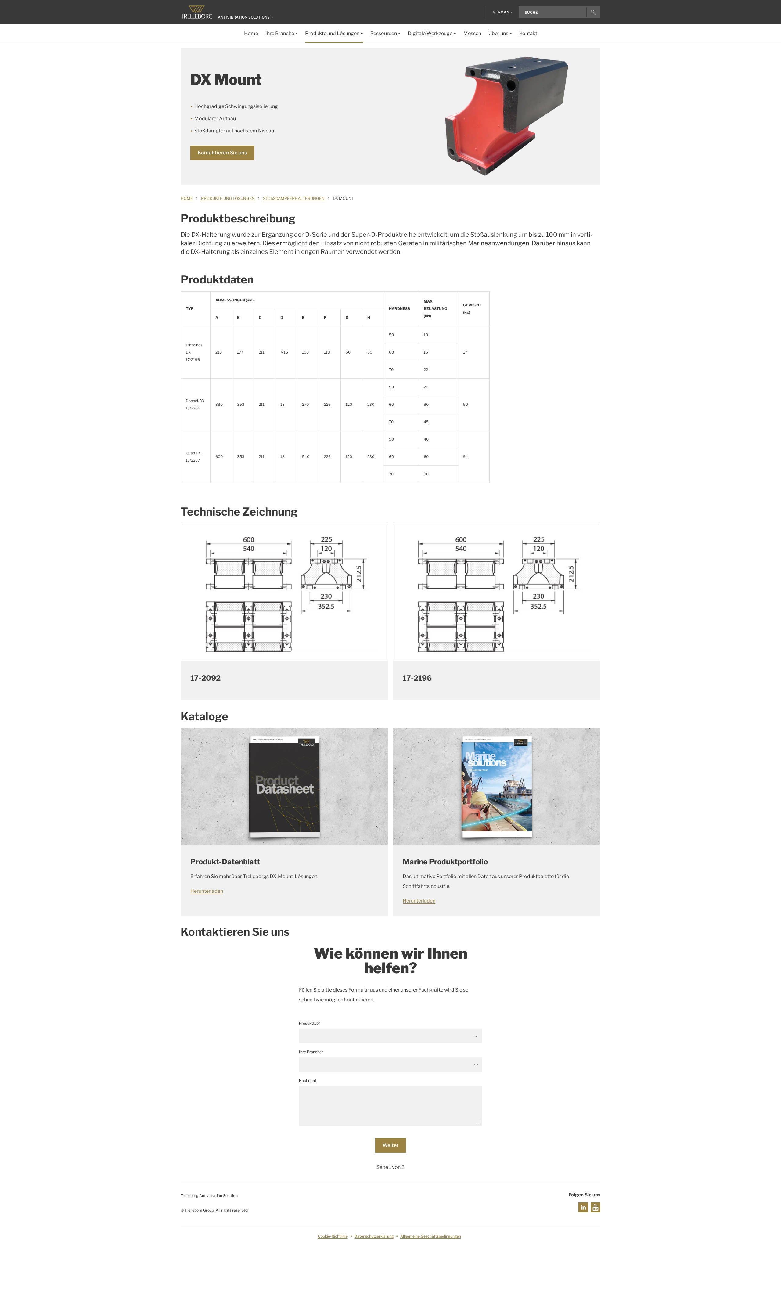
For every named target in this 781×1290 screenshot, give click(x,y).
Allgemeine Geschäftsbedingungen (430, 1236)
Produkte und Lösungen (228, 198)
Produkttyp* (309, 1023)
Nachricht (307, 1080)
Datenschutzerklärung (374, 1236)
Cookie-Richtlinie (333, 1236)
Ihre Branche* (311, 1052)
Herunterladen (206, 891)
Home (187, 198)
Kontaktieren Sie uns (222, 153)
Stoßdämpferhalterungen (294, 198)
